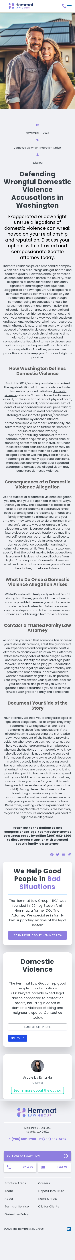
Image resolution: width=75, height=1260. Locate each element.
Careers (44, 1183)
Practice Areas (15, 1183)
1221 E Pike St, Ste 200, (37, 1128)
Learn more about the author (37, 1090)
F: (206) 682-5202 (52, 1139)
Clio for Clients (48, 1206)
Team (9, 1191)
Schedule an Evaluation (23, 1155)
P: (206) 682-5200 (22, 1139)
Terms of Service (17, 1206)
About (9, 1199)
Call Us (28, 1166)
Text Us (62, 1166)
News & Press (47, 1199)
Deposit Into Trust (51, 1191)
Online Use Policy (17, 1214)
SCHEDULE (17, 1038)
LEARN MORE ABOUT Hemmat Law (37, 935)
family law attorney (43, 844)
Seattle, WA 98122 (37, 1131)
